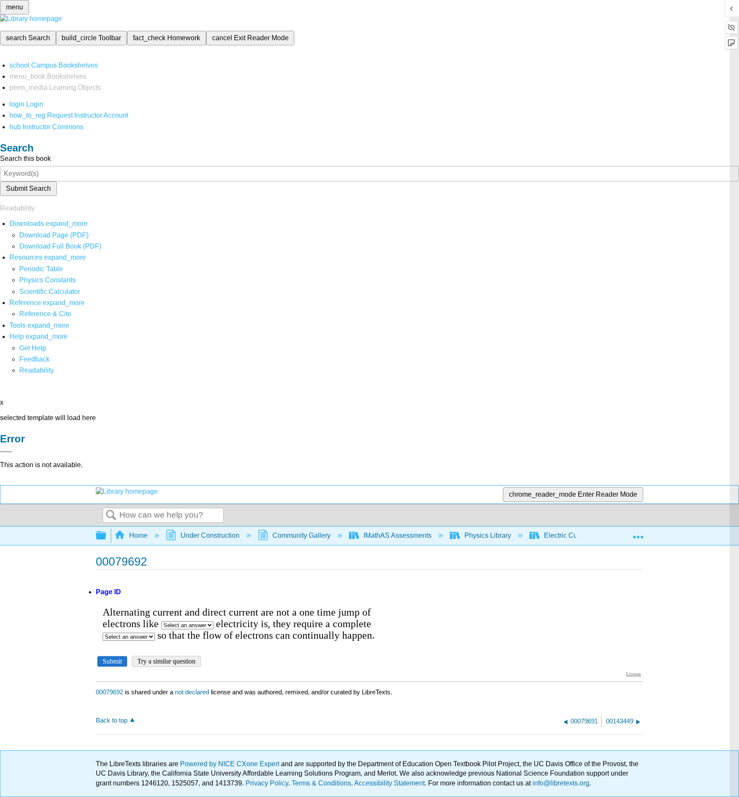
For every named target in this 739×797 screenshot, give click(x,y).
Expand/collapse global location (638, 533)
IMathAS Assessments (397, 535)
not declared (193, 692)
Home (138, 535)
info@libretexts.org (560, 783)
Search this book (25, 158)
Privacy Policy (266, 783)
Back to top (111, 720)
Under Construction (210, 535)
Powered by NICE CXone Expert (230, 763)
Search (111, 515)
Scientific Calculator (49, 291)
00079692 (109, 692)
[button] (34, 359)
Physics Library (488, 535)
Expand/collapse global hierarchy (106, 536)
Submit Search (28, 188)
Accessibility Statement (389, 783)
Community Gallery (301, 535)
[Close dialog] (6, 451)
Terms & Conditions (321, 783)
